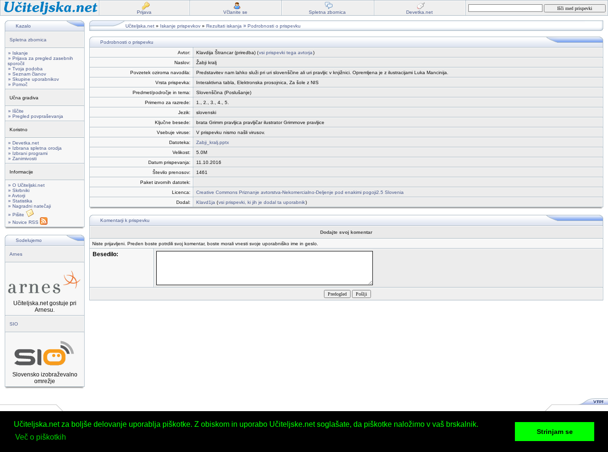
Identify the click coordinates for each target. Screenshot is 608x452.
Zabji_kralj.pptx (212, 142)
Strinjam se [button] (555, 431)
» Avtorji (16, 195)
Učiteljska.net (139, 26)
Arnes (16, 254)
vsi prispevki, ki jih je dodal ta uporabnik (261, 202)
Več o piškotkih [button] (40, 437)
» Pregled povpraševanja (35, 116)
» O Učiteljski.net (26, 185)
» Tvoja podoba (25, 68)
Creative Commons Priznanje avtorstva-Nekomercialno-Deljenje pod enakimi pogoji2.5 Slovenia (300, 192)
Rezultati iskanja (224, 26)
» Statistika (20, 200)
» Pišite (17, 214)
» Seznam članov (27, 74)
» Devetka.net (23, 142)
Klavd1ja (205, 202)
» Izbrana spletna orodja (35, 148)
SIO (14, 324)
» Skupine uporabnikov (33, 79)
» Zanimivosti (22, 158)
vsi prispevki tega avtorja (286, 52)
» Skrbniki (18, 190)
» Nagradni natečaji (29, 206)
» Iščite (16, 111)
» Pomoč (18, 84)
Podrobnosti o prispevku (274, 26)
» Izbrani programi (28, 153)
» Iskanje (18, 53)
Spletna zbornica (28, 39)
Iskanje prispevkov (180, 26)
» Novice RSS (24, 222)
